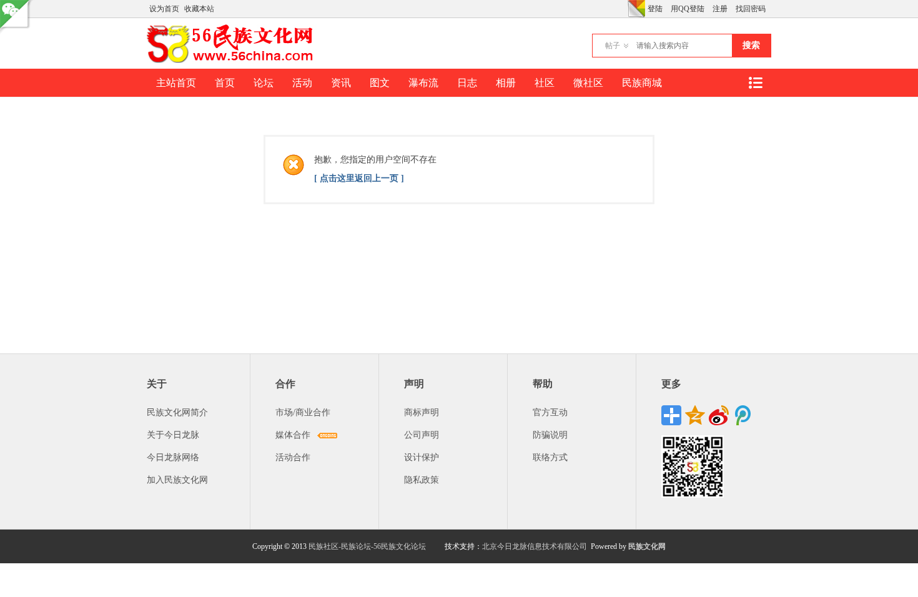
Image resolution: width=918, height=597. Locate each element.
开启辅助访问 (624, 8)
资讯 (341, 82)
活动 (302, 82)
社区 (545, 82)
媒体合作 (292, 435)
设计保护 (421, 457)
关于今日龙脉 (173, 435)
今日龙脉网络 (173, 457)
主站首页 (176, 82)
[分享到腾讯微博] (743, 415)
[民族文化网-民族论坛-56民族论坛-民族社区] (232, 61)
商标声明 (421, 412)
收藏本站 (199, 8)
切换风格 (636, 8)
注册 (720, 8)
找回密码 (751, 8)
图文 (380, 82)
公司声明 (421, 435)
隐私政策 (421, 480)
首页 (225, 82)
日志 (467, 82)
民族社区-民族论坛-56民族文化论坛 (367, 546)
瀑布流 (423, 82)
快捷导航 (755, 82)
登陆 (655, 8)
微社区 (588, 82)
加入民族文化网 (177, 480)
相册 (506, 82)
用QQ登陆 (687, 8)
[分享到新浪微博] (719, 415)
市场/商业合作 (302, 412)
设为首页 (164, 8)
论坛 (264, 82)
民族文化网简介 (177, 412)
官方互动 (550, 412)
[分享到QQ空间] (695, 415)
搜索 (751, 45)
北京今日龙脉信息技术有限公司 (534, 546)
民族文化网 (647, 546)
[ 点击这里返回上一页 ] (359, 178)
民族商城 (642, 82)
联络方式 (550, 457)
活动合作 (292, 457)
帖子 (612, 45)
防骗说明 (550, 435)
